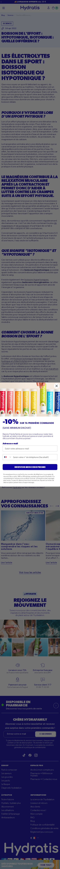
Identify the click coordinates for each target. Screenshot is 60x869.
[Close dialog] (56, 386)
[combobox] (7, 457)
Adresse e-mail (10, 443)
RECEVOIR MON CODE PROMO (30, 466)
